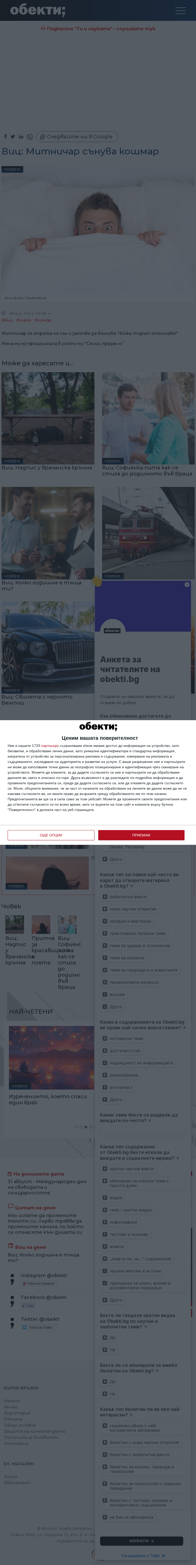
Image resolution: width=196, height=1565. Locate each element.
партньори (50, 745)
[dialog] (98, 782)
